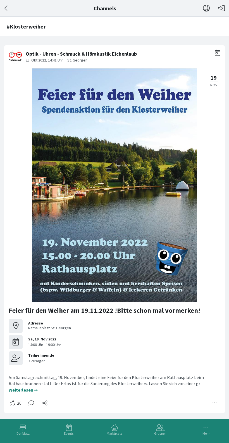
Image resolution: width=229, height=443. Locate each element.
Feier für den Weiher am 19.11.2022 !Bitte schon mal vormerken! (104, 310)
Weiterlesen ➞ (23, 390)
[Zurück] (6, 8)
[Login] (221, 8)
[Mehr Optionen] (214, 403)
